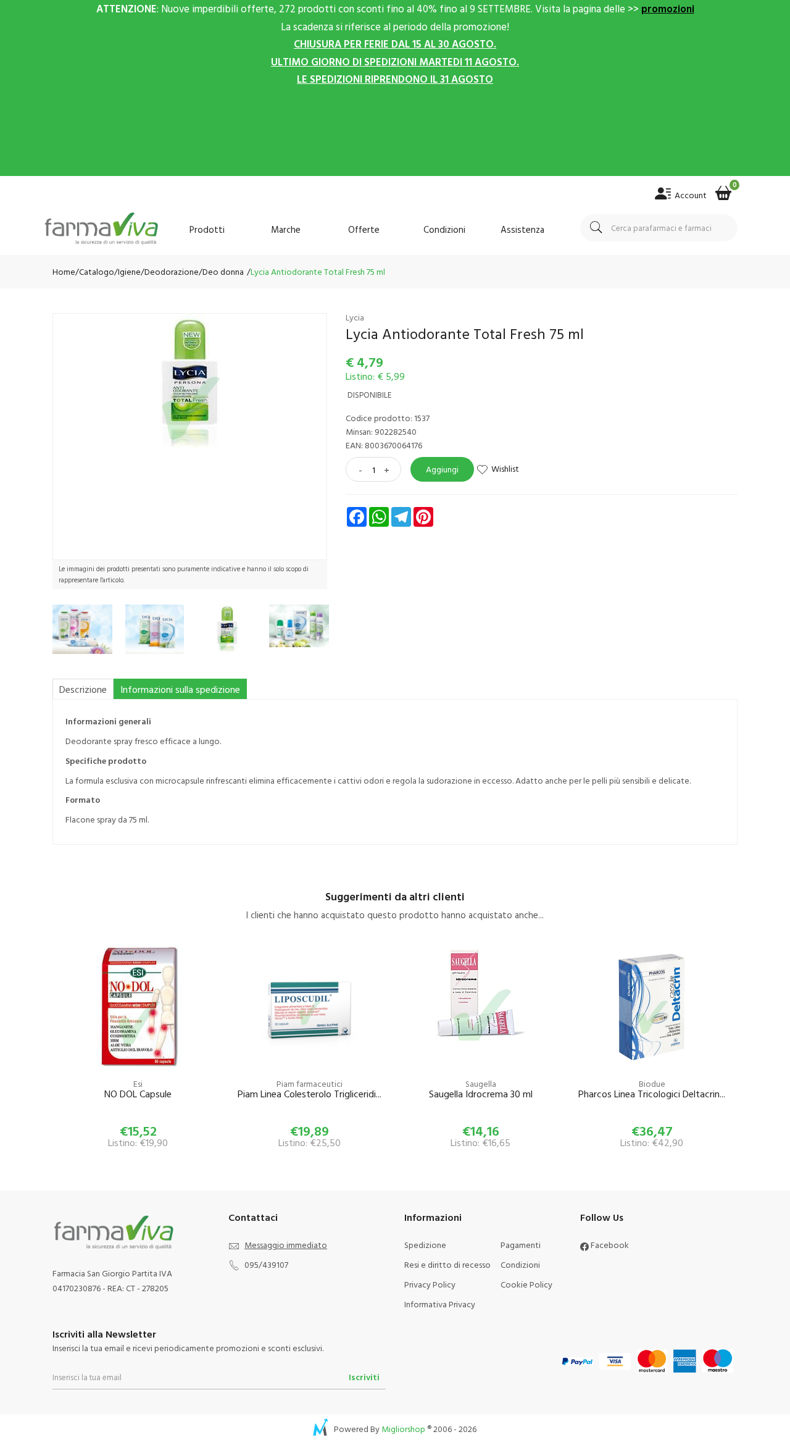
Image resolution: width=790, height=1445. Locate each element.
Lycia (355, 317)
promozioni (667, 8)
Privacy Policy (429, 1284)
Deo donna (223, 271)
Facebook (609, 1244)
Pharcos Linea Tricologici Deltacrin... (651, 1094)
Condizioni (444, 229)
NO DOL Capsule (138, 1094)
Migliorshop (403, 1428)
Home (63, 271)
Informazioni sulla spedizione (180, 689)
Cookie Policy (526, 1284)
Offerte (364, 229)
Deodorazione (171, 271)
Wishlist (505, 468)
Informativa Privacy (439, 1303)
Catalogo (96, 271)
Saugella (480, 1083)
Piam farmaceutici (309, 1083)
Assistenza (522, 229)
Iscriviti (364, 1376)
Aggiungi (442, 469)
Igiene (129, 271)
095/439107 (266, 1264)
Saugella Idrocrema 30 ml (481, 1094)
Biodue (652, 1083)
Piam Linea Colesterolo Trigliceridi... (309, 1094)
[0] (723, 189)
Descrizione (83, 689)
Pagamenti (521, 1244)
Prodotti (207, 229)
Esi (138, 1083)
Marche (286, 229)
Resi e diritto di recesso (447, 1264)
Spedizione (425, 1244)
